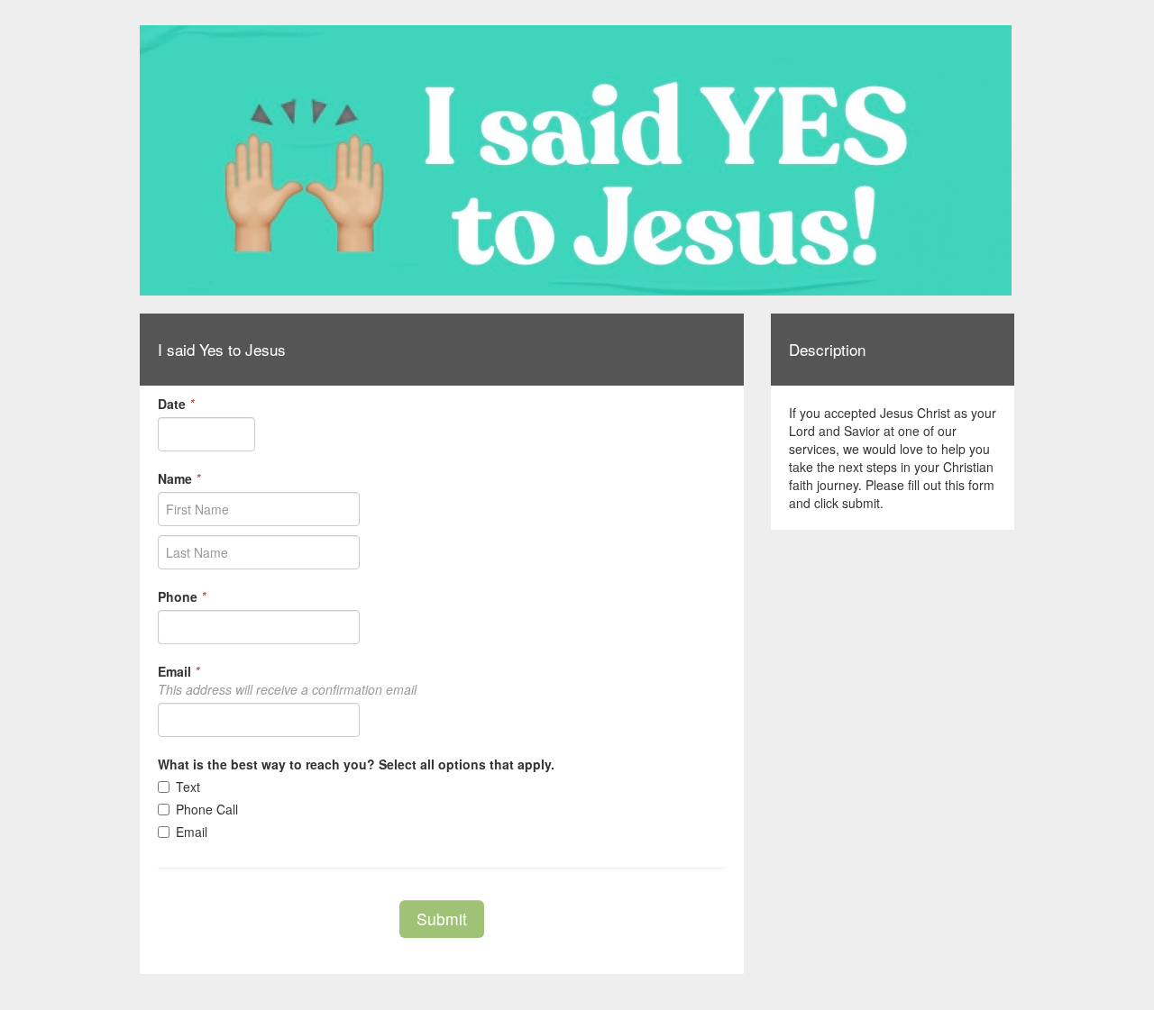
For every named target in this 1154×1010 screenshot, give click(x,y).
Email (191, 832)
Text (188, 787)
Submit (442, 918)
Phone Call (207, 809)
